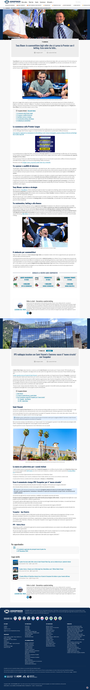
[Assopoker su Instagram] (15, 618)
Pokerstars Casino (50, 631)
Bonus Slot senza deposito (73, 647)
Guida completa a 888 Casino (52, 636)
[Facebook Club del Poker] (42, 618)
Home (4, 8)
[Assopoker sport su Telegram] (51, 618)
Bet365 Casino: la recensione (52, 627)
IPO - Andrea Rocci (23, 401)
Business (49, 350)
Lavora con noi (7, 628)
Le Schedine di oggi (8, 646)
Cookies (5, 626)
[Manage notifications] (87, 688)
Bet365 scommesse (29, 644)
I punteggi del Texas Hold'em (10, 639)
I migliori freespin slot (72, 650)
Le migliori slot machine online (74, 648)
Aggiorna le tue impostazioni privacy (12, 630)
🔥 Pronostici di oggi (56, 5)
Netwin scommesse (29, 662)
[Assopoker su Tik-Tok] (24, 618)
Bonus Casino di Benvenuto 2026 (74, 626)
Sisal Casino (48, 632)
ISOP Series (29, 471)
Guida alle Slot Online (72, 646)
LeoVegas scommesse (29, 649)
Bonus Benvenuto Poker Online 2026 (75, 630)
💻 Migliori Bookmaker (10, 5)
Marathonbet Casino (50, 646)
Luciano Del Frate (52, 52)
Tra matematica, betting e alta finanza (25, 119)
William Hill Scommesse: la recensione (33, 661)
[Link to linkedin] (28, 313)
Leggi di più (45, 604)
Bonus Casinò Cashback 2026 (73, 638)
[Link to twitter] (30, 313)
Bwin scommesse (29, 660)
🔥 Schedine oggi (46, 5)
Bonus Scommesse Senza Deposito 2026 (76, 635)
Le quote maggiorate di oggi (73, 643)
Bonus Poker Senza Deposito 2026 (74, 631)
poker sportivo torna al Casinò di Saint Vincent (25, 375)
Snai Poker (27, 628)
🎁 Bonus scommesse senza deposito (34, 5)
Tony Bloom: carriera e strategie (23, 117)
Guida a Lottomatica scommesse (32, 650)
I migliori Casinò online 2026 (73, 628)
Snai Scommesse (28, 648)
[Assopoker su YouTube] (20, 618)
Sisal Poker (27, 627)
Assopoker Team (24, 563)
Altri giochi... (50, 2)
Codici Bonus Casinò (71, 644)
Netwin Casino (49, 628)
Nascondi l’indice (31, 111)
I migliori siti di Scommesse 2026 (74, 636)
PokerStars (27, 626)
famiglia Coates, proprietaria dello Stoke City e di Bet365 (36, 162)
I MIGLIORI (26, 285)
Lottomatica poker (29, 634)
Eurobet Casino (49, 640)
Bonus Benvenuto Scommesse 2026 (75, 634)
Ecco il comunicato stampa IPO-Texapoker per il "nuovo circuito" (30, 397)
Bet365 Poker (28, 630)
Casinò (36, 2)
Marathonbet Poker (29, 636)
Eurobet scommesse (29, 645)
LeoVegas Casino (49, 639)
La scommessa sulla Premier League (24, 113)
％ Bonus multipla (76, 5)
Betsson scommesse (29, 642)
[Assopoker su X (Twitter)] (29, 618)
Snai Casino (48, 635)
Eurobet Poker (28, 635)
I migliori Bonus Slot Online (73, 651)
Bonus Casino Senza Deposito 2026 (75, 627)
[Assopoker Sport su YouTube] (55, 618)
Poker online (24, 2)
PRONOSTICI (48, 278)
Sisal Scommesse (28, 646)
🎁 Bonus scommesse (21, 5)
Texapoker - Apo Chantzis (24, 399)
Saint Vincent (19, 393)
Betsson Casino (49, 626)
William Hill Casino (50, 644)
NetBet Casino (49, 638)
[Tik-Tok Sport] (60, 618)
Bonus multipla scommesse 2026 (74, 642)
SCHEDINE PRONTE (69, 278)
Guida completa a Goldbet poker (32, 632)
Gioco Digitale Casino (50, 643)
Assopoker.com (28, 610)
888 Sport (27, 653)
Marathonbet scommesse (30, 663)
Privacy (5, 627)
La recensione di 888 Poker (31, 631)
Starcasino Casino (50, 642)
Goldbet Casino (49, 634)
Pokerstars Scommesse (30, 652)
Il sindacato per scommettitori (23, 120)
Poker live (31, 2)
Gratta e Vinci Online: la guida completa (76, 652)
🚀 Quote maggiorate (67, 5)
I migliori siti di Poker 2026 (73, 632)
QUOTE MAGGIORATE (26, 278)
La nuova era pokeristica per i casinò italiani (26, 395)
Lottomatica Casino (50, 630)
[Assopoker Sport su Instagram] (46, 618)
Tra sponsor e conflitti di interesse (24, 115)
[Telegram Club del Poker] (38, 618)
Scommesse (42, 2)
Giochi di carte (7, 647)
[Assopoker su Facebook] (33, 618)
